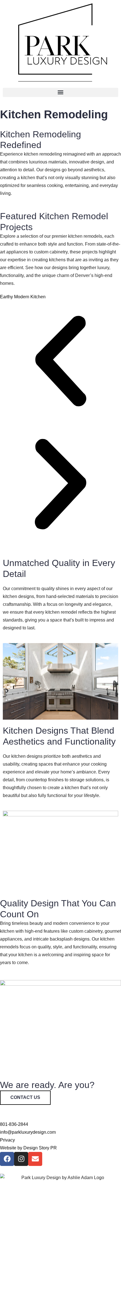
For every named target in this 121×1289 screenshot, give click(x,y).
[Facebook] (7, 1159)
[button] (60, 92)
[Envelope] (35, 1159)
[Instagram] (21, 1159)
